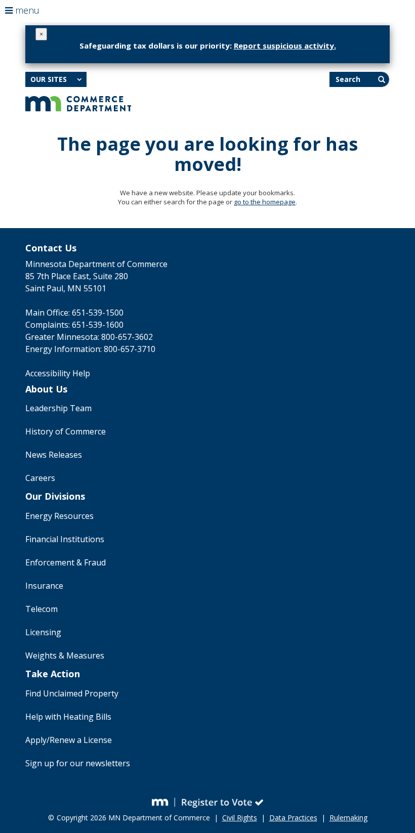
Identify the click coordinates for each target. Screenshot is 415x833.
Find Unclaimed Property (71, 693)
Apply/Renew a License (68, 740)
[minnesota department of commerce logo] (78, 102)
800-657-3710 (129, 349)
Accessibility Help (57, 373)
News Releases (53, 454)
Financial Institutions (64, 539)
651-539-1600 (97, 324)
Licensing (43, 632)
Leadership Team (58, 408)
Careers (40, 478)
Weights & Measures (64, 655)
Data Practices (293, 817)
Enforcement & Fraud (65, 562)
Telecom (41, 609)
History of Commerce (65, 431)
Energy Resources (59, 515)
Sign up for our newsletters (77, 763)
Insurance (44, 585)
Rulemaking (348, 817)
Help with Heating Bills (68, 716)
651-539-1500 (97, 312)
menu (26, 10)
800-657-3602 (127, 336)
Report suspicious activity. (285, 45)
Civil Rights (239, 817)
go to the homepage (265, 201)
